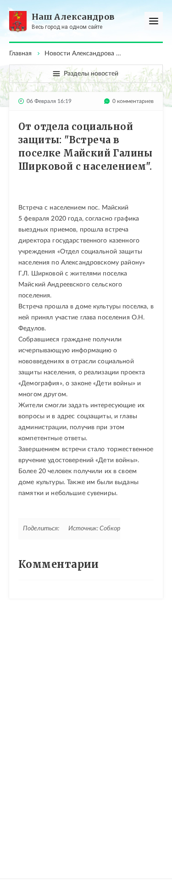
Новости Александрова (79, 53)
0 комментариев (133, 101)
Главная (20, 53)
